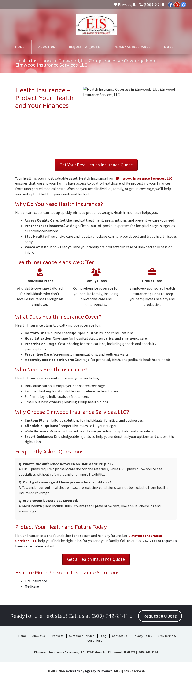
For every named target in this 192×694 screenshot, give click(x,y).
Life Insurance (36, 581)
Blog (103, 636)
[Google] (183, 4)
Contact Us (119, 636)
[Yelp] (177, 4)
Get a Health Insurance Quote (96, 559)
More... (170, 47)
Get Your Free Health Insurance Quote (96, 165)
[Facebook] (171, 4)
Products (57, 636)
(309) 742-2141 (154, 4)
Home (22, 636)
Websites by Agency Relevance (89, 671)
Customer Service (81, 636)
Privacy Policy (142, 636)
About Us (38, 636)
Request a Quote (160, 616)
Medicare (32, 586)
